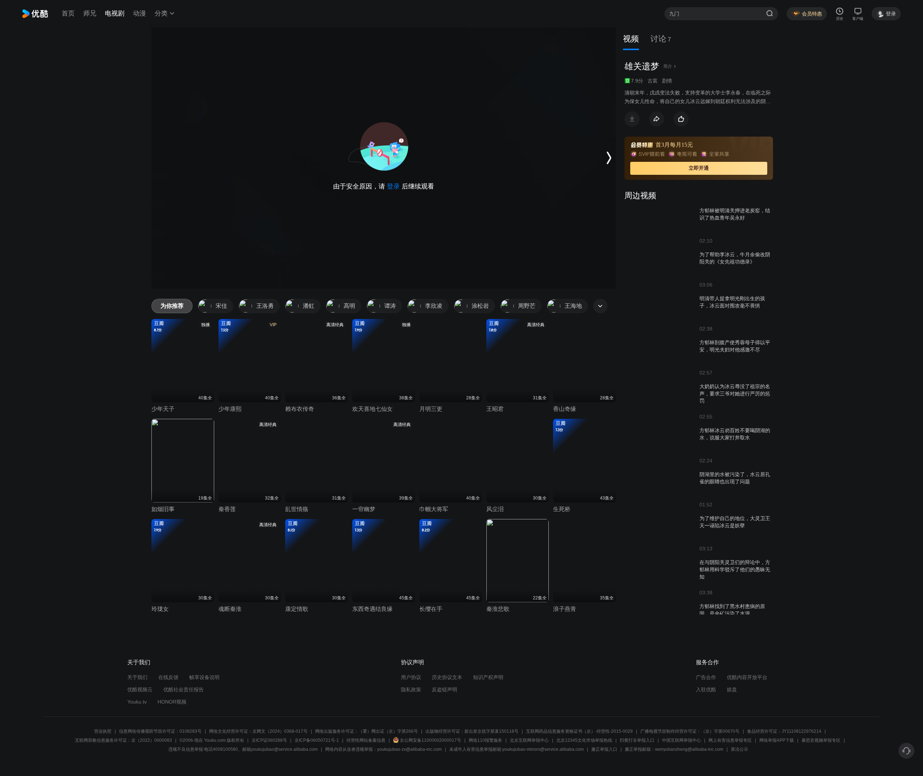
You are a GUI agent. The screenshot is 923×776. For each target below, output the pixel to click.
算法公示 (739, 749)
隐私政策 (411, 689)
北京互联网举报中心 (529, 740)
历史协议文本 (447, 677)
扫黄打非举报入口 (637, 740)
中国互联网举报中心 (681, 740)
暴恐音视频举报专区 (820, 740)
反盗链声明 (444, 689)
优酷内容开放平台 (747, 677)
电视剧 (114, 13)
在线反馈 (168, 677)
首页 (68, 13)
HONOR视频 (172, 702)
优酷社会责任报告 (183, 689)
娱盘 (732, 689)
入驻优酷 (706, 689)
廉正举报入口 (604, 749)
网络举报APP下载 (776, 740)
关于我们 (137, 677)
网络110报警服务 (485, 740)
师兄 (89, 13)
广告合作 (706, 677)
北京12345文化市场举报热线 (584, 740)
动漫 (139, 13)
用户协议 (411, 677)
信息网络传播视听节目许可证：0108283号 (160, 731)
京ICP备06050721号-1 (317, 740)
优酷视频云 (140, 689)
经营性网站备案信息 (365, 740)
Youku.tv (137, 702)
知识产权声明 (488, 677)
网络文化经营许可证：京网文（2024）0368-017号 (258, 731)
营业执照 (102, 731)
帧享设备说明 (204, 677)
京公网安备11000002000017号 (430, 740)
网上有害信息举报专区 (730, 740)
